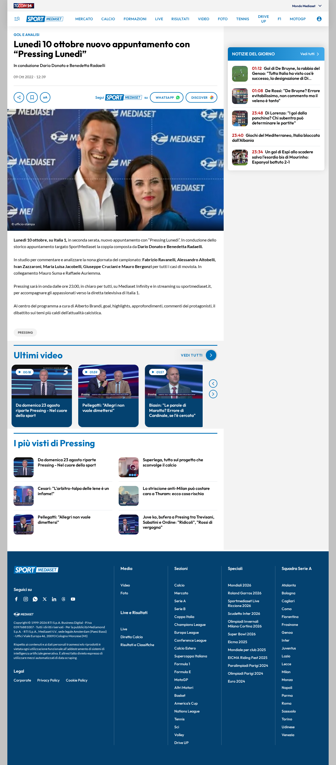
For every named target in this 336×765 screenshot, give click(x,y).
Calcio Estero (185, 648)
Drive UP (181, 742)
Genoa (287, 632)
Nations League (187, 711)
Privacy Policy (48, 680)
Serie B (180, 608)
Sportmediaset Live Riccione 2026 (243, 603)
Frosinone (290, 624)
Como (287, 608)
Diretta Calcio (131, 637)
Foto (124, 593)
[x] (44, 599)
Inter (286, 640)
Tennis (179, 719)
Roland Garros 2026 (244, 593)
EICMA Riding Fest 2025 (247, 657)
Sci (176, 727)
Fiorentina (290, 616)
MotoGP (181, 679)
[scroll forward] (213, 394)
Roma (286, 703)
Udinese (288, 727)
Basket (179, 695)
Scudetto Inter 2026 (244, 613)
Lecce (286, 664)
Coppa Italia (184, 616)
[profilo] (319, 19)
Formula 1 (182, 664)
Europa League (186, 632)
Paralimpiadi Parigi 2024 (248, 665)
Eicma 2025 (237, 642)
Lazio (286, 656)
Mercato (181, 593)
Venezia (288, 734)
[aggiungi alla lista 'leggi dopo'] (32, 97)
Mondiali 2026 (239, 585)
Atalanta (289, 585)
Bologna (288, 593)
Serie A (180, 601)
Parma (287, 695)
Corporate (22, 680)
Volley (179, 734)
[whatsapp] (35, 599)
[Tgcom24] (24, 5)
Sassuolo (289, 711)
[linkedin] (54, 599)
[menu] (16, 19)
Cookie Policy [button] (76, 680)
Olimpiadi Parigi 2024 (245, 673)
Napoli (287, 687)
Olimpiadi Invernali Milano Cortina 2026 (245, 623)
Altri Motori (183, 687)
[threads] (63, 599)
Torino (287, 719)
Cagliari (288, 601)
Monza (287, 679)
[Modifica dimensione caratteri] (45, 97)
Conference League (190, 640)
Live (123, 629)
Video (125, 585)
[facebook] (16, 599)
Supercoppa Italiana (190, 656)
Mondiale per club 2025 (247, 649)
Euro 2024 (236, 681)
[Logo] (45, 19)
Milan (286, 671)
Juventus (289, 648)
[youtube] (73, 599)
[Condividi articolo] (19, 97)
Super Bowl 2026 (242, 634)
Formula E (182, 671)
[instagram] (25, 599)
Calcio (179, 585)
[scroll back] (213, 383)
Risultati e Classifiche (137, 644)
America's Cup (186, 703)
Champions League (190, 624)
